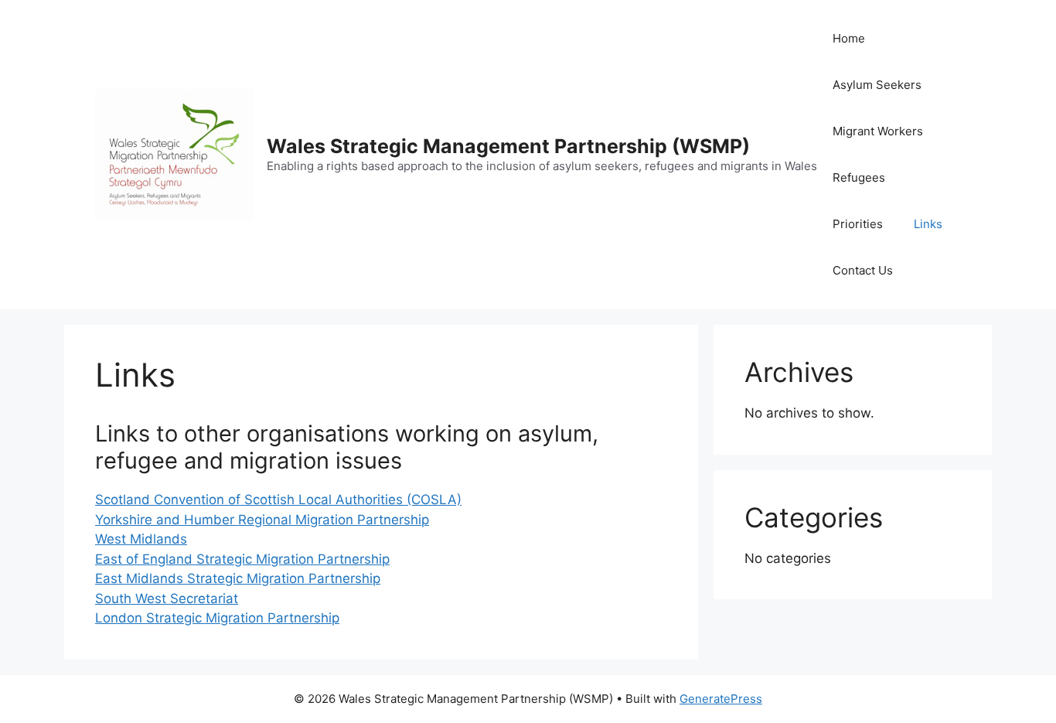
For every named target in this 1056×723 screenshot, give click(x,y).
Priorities (858, 224)
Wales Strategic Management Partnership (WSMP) (508, 146)
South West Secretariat (166, 598)
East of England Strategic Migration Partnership (242, 559)
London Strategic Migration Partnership (217, 618)
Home (849, 38)
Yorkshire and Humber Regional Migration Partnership (262, 519)
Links (928, 224)
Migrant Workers (878, 131)
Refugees (859, 177)
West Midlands (141, 539)
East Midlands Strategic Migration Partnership (237, 578)
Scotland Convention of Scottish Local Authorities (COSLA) (278, 499)
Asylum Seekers (877, 84)
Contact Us (863, 270)
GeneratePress (721, 698)
